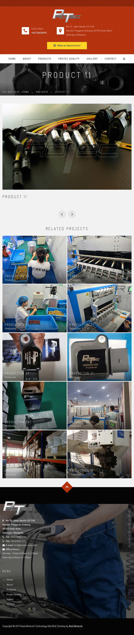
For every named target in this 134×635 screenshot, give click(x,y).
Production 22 (17, 373)
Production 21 (82, 373)
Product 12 (72, 214)
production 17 (82, 470)
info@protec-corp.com (25, 545)
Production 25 (82, 276)
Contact (111, 58)
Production (10, 279)
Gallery (92, 58)
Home (12, 58)
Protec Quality (69, 58)
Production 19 (82, 422)
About (27, 58)
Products (44, 58)
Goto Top (67, 487)
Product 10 (62, 214)
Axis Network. (76, 626)
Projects (42, 92)
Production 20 (17, 422)
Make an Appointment (68, 45)
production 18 (17, 470)
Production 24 (17, 324)
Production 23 (82, 324)
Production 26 (17, 276)
